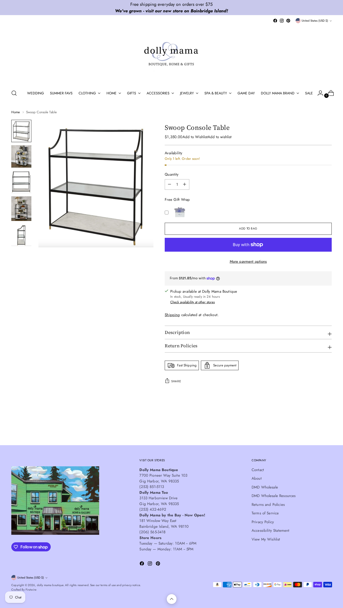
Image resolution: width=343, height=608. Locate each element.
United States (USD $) (315, 21)
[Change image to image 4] (21, 208)
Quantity (172, 174)
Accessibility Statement (270, 530)
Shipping (172, 315)
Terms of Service (265, 513)
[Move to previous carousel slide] (316, 428)
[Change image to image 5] (21, 235)
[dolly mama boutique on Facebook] (275, 20)
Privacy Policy (263, 522)
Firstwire (31, 590)
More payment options (248, 261)
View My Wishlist (266, 539)
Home (15, 112)
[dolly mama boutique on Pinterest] (288, 20)
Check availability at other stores (192, 302)
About (257, 478)
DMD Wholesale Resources (274, 496)
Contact (258, 470)
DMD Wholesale (265, 487)
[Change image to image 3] (21, 182)
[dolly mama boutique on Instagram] (281, 20)
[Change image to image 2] (21, 156)
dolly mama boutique (50, 585)
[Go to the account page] (318, 93)
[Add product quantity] (169, 184)
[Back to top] (172, 599)
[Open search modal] (14, 93)
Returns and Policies (268, 504)
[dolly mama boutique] (171, 54)
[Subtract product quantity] (184, 184)
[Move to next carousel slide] (327, 428)
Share (176, 381)
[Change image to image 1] (21, 131)
